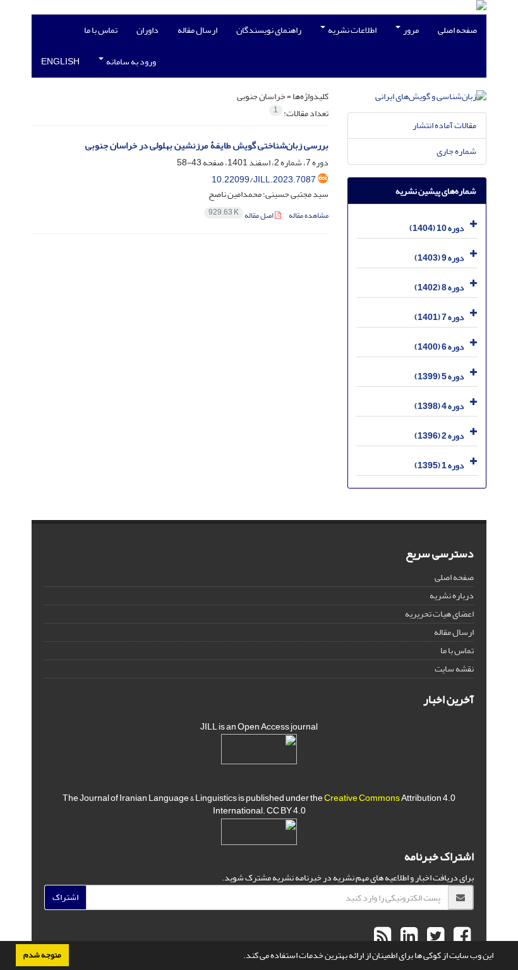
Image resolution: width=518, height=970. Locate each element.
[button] (240, 957)
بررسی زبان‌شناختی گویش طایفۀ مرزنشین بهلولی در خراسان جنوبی (206, 145)
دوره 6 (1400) (439, 346)
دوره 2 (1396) (439, 435)
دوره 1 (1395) (439, 465)
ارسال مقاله (197, 29)
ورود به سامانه (130, 61)
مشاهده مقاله (308, 215)
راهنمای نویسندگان (268, 29)
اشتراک (65, 897)
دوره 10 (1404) (436, 228)
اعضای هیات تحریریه (439, 613)
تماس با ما (100, 29)
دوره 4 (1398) (439, 406)
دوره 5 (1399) (439, 376)
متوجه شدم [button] (42, 954)
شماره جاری (456, 151)
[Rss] (382, 936)
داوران (147, 29)
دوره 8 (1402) (439, 287)
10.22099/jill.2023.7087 (264, 179)
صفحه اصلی (457, 29)
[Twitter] (434, 936)
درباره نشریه (452, 595)
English (60, 61)
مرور (410, 29)
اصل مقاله (241, 215)
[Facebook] (460, 936)
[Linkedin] (407, 936)
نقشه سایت (454, 668)
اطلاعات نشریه (351, 29)
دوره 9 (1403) (439, 257)
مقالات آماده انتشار (444, 125)
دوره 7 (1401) (439, 317)
